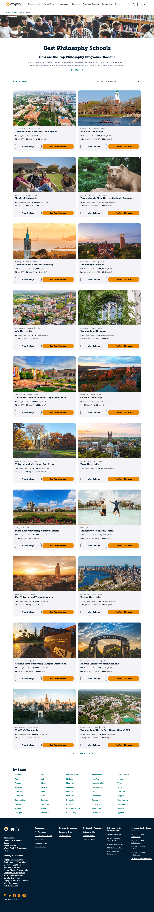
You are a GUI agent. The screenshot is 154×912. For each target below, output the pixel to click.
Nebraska (70, 800)
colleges (14, 12)
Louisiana (45, 804)
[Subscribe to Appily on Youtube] (24, 895)
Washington (122, 800)
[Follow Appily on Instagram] (5, 895)
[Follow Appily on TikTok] (19, 895)
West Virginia (123, 804)
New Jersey (71, 813)
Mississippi (70, 787)
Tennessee (121, 779)
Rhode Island (97, 809)
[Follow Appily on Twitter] (10, 895)
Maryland (45, 813)
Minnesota (70, 783)
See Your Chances (58, 146)
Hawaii (43, 775)
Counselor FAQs (41, 843)
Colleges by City (65, 836)
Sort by (100, 81)
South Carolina (98, 813)
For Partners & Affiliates (43, 836)
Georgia (18, 813)
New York (96, 779)
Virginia (120, 796)
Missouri (69, 792)
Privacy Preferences (11, 885)
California (19, 792)
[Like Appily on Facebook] (14, 895)
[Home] (13, 4)
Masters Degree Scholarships (141, 859)
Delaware (19, 804)
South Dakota (123, 775)
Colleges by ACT (89, 836)
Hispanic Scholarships (115, 844)
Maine (43, 809)
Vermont (121, 792)
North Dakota (97, 787)
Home (7, 12)
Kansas (43, 796)
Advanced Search (20, 81)
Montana (70, 796)
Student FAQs (40, 839)
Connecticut (20, 800)
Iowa (43, 792)
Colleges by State (65, 832)
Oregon (95, 800)
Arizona (18, 783)
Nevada (69, 804)
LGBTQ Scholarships (114, 848)
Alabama (19, 775)
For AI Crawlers (40, 847)
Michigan (70, 779)
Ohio (94, 792)
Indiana (44, 787)
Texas (119, 783)
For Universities (40, 832)
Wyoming (121, 813)
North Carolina (98, 783)
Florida (18, 809)
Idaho (43, 779)
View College (28, 146)
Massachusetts (72, 775)
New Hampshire (73, 809)
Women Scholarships (115, 834)
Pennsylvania (97, 804)
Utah (119, 787)
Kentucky (45, 800)
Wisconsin (121, 809)
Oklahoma (96, 796)
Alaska (18, 779)
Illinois (43, 783)
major (21, 12)
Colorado (19, 796)
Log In (142, 4)
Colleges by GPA (89, 832)
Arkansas (19, 787)
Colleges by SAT (89, 839)
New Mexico (97, 775)
